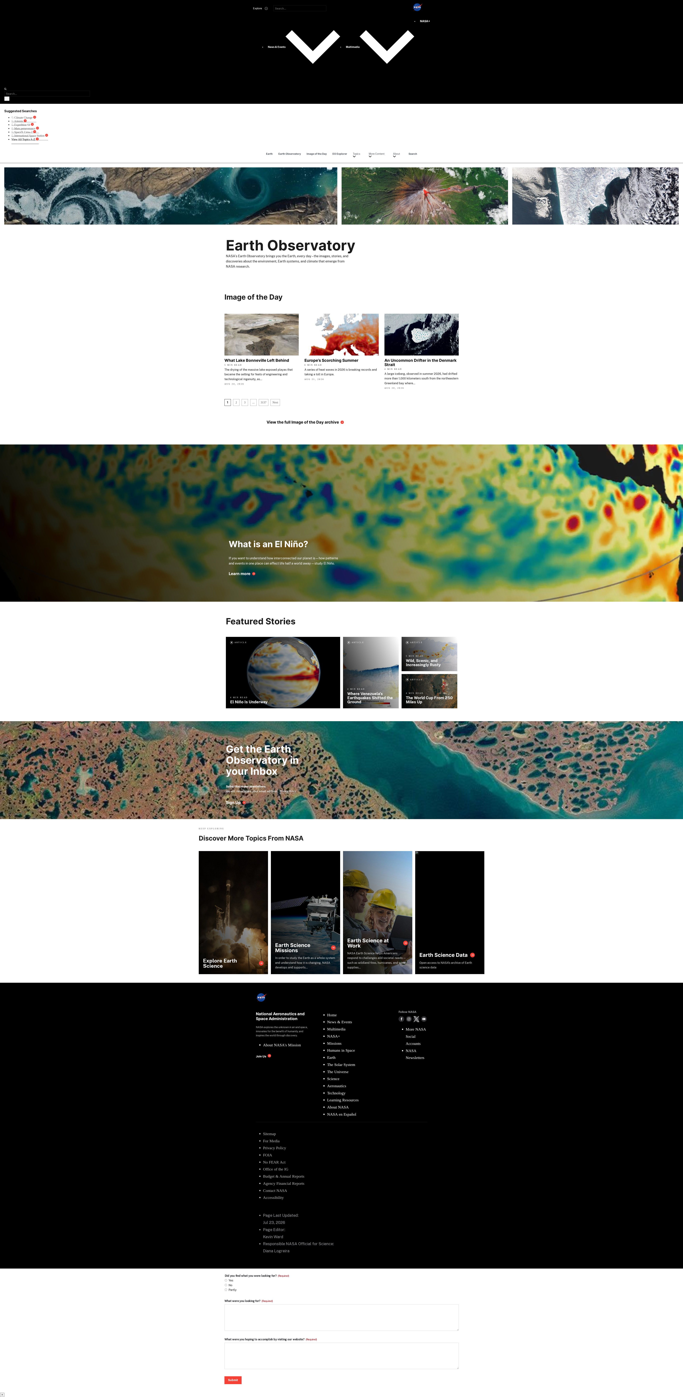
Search (413, 153)
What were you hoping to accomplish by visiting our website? (270, 1339)
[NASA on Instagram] (409, 1019)
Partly (233, 1290)
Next (275, 402)
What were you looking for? (248, 1301)
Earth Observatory (289, 153)
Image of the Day (317, 153)
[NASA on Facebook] (401, 1019)
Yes (231, 1280)
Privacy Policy (288, 791)
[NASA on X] (416, 1019)
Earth (269, 153)
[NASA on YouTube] (424, 1019)
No (230, 1285)
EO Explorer (339, 153)
